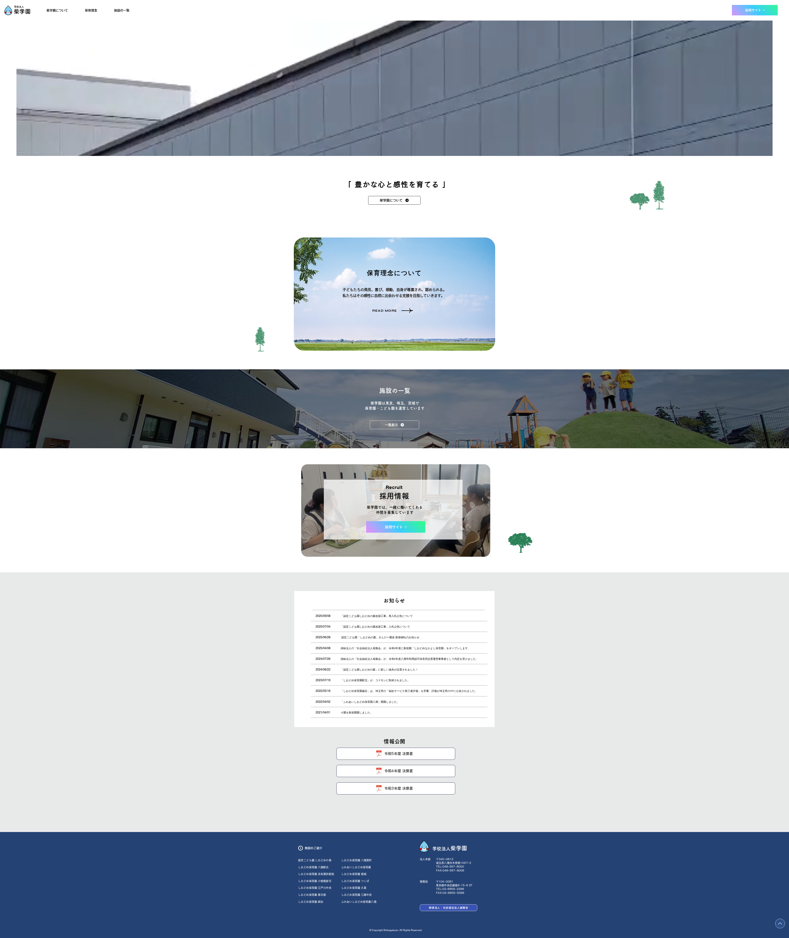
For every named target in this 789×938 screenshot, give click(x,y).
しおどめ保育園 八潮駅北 (313, 867)
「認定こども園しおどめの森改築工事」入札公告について (375, 627)
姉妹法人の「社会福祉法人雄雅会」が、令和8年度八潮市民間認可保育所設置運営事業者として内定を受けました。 (409, 659)
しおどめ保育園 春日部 (312, 894)
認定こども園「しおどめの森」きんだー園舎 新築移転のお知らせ (380, 637)
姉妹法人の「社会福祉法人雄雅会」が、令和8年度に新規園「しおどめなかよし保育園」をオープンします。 (405, 648)
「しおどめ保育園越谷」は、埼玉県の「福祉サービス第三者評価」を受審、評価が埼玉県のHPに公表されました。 (409, 691)
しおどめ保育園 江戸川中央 (314, 887)
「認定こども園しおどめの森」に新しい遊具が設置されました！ (379, 670)
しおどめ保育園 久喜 (354, 887)
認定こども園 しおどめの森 (314, 860)
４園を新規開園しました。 (357, 712)
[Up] (780, 923)
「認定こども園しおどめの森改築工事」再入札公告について (377, 616)
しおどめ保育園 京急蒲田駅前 (316, 874)
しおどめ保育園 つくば (355, 881)
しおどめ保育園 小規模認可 (314, 881)
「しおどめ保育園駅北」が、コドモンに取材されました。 (375, 680)
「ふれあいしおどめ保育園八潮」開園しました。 (370, 702)
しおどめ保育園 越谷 (310, 901)
